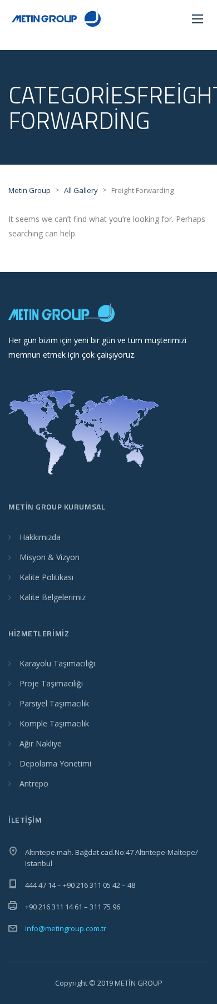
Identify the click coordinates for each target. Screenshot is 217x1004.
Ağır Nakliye (40, 743)
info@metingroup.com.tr (65, 928)
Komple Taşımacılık (54, 723)
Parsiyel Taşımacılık (54, 703)
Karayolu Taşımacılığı (57, 663)
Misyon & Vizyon (49, 557)
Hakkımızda (40, 537)
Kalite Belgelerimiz (52, 597)
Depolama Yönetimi (55, 763)
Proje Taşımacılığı (51, 683)
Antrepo (33, 783)
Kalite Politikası (46, 577)
